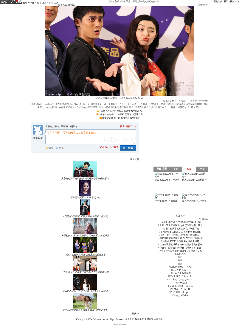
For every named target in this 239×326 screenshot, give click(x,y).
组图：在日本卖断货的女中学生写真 (181, 228)
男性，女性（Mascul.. (183, 279)
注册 (40, 137)
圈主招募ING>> (128, 126)
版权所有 (139, 319)
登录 (35, 137)
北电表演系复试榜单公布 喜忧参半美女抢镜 (181, 244)
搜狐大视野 (28, 3)
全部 (180, 263)
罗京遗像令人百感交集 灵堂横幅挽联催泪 (181, 231)
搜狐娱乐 (107, 97)
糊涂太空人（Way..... (183, 266)
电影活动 (53, 3)
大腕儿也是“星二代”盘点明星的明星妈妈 (181, 222)
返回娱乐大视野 (221, 1)
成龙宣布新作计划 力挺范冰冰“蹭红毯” (121, 118)
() (207, 4)
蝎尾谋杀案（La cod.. (182, 286)
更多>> (135, 313)
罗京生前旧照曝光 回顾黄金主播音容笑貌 (181, 251)
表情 (51, 148)
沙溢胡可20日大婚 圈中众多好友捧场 (181, 241)
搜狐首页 (234, 1)
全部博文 (158, 319)
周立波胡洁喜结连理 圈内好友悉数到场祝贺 (181, 238)
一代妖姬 (182, 282)
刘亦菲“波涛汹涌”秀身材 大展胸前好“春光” (181, 247)
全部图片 (72, 4)
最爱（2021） (183, 270)
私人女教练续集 (183, 273)
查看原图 (62, 4)
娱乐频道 (41, 3)
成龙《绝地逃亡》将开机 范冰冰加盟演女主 (121, 114)
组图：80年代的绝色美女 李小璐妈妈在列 (181, 235)
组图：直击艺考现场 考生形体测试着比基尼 (181, 225)
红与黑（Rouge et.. (182, 292)
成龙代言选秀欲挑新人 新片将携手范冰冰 (121, 111)
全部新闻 (148, 319)
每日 (180, 257)
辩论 (61, 148)
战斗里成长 (183, 295)
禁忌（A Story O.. (182, 289)
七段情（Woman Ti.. (183, 276)
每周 (180, 260)
